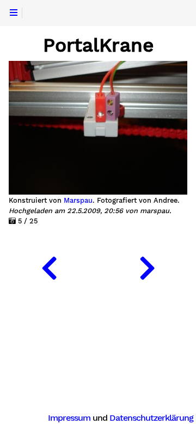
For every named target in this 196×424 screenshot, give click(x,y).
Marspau (78, 200)
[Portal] (147, 266)
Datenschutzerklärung (151, 418)
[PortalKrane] (49, 266)
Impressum (69, 418)
